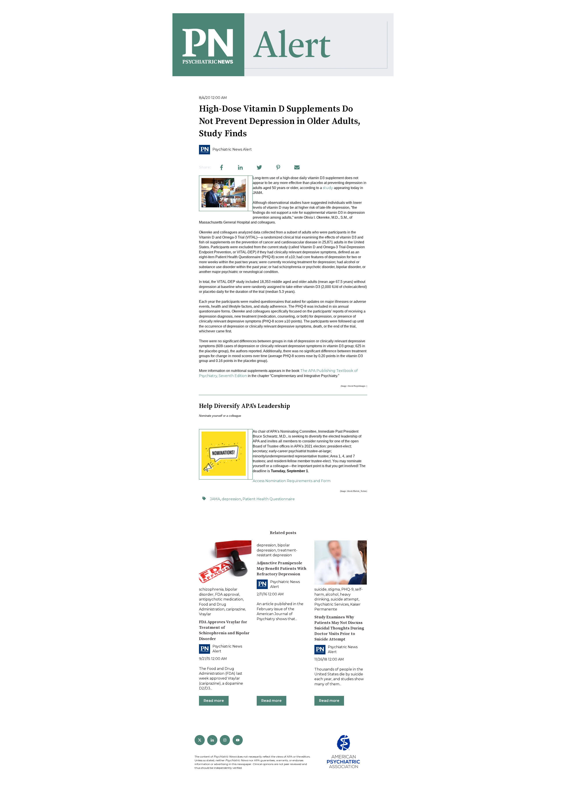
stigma (334, 589)
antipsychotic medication (221, 599)
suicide (320, 589)
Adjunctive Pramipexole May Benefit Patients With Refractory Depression (281, 569)
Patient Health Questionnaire (269, 499)
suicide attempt (345, 599)
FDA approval (227, 594)
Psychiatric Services (331, 604)
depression (231, 499)
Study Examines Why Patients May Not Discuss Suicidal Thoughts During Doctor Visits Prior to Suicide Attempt (339, 628)
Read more (214, 701)
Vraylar (205, 614)
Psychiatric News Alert (232, 149)
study (328, 188)
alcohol (331, 594)
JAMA (215, 499)
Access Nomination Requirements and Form (292, 481)
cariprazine (235, 609)
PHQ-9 (347, 589)
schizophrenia (211, 589)
